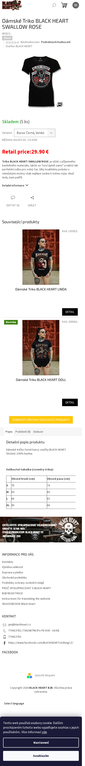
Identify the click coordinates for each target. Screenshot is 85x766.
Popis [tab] (9, 432)
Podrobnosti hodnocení (55, 42)
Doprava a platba (12, 572)
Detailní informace (13, 186)
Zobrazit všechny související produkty (41, 419)
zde (44, 732)
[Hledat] (54, 5)
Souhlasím (41, 756)
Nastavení (41, 742)
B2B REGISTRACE (12, 593)
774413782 (14, 637)
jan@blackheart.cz (19, 625)
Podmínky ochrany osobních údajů (23, 583)
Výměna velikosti (12, 567)
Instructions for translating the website (26, 599)
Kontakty (7, 562)
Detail (69, 312)
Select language (14, 704)
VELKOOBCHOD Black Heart (18, 604)
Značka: (19, 46)
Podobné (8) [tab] (23, 432)
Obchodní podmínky (14, 578)
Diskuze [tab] (38, 432)
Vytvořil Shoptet (45, 675)
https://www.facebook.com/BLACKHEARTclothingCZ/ (40, 643)
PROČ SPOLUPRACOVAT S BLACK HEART (26, 588)
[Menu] (76, 5)
